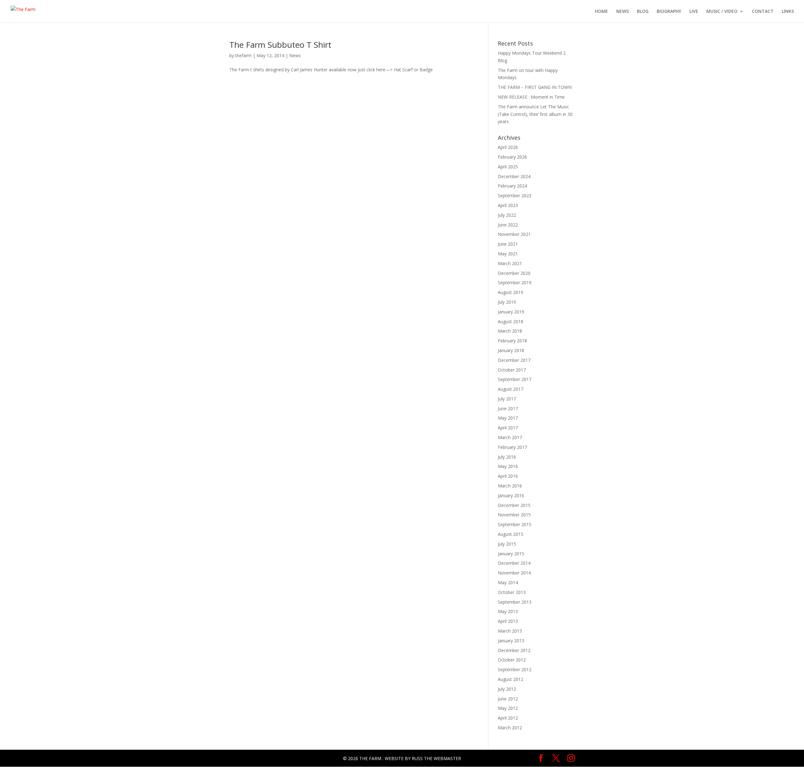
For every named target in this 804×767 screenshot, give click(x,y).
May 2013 (508, 611)
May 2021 (508, 254)
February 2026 (512, 157)
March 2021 (510, 263)
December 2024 (514, 176)
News (295, 55)
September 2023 (514, 196)
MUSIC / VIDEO (721, 11)
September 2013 (514, 602)
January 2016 (511, 495)
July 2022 (507, 215)
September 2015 (514, 524)
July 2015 (507, 544)
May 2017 (508, 418)
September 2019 (514, 283)
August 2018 (510, 321)
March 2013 (510, 631)
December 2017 (514, 360)
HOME (601, 11)
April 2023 (508, 205)
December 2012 (514, 650)
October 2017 (512, 370)
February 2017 (512, 447)
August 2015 (510, 534)
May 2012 (508, 708)
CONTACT (763, 11)
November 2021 (514, 234)
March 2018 (510, 331)
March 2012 (510, 728)
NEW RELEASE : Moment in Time (531, 97)
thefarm (243, 55)
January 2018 (511, 350)
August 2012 (510, 679)
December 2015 (514, 505)
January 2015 (511, 554)
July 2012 (507, 689)
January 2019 (511, 312)
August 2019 (510, 292)
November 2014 (514, 573)
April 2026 (508, 147)
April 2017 (508, 428)
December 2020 (514, 273)
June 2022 (508, 225)
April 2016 (508, 476)
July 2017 (507, 399)
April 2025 (508, 167)
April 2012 (508, 718)
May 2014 (508, 582)
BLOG (643, 11)
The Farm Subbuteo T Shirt (280, 44)
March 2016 (510, 486)
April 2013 (508, 621)
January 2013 (511, 641)
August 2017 (510, 389)
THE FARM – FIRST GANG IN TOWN (535, 87)
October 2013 (512, 592)
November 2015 (514, 515)
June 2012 (508, 699)
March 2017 (510, 437)
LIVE (693, 11)
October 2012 (512, 660)
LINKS (788, 11)
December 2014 (514, 563)
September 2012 (514, 669)
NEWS (622, 11)
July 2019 (507, 302)
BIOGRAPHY (669, 11)
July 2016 (507, 457)
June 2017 (508, 408)
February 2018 (512, 341)
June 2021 (508, 244)
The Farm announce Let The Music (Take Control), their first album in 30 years (535, 114)
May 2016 (508, 466)
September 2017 (514, 379)
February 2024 (512, 186)
